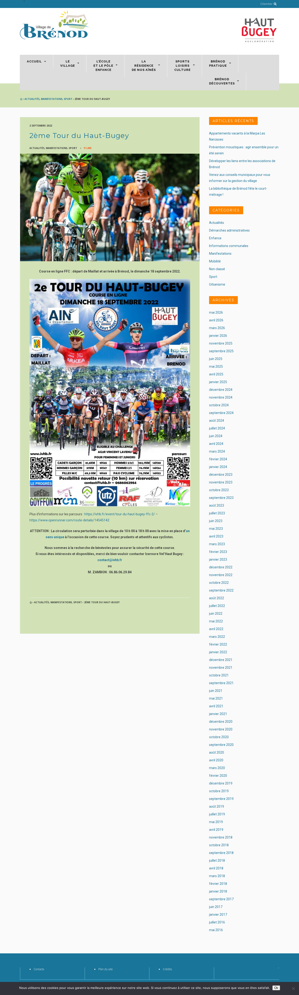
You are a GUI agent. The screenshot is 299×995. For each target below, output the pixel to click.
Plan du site (105, 969)
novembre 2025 (220, 343)
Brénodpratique (218, 63)
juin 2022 (215, 613)
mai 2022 (216, 621)
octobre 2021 (219, 675)
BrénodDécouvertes (222, 81)
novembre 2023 (220, 482)
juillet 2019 (217, 814)
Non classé (217, 269)
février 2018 (218, 884)
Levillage (67, 63)
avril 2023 (216, 536)
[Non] (293, 988)
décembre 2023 (220, 474)
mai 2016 (216, 930)
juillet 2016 (217, 922)
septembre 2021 (221, 683)
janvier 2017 (218, 914)
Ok (276, 988)
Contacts (39, 969)
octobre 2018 (219, 845)
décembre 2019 (220, 783)
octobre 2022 (219, 583)
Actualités (32, 99)
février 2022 (218, 644)
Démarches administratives (229, 230)
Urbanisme (217, 284)
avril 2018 (216, 868)
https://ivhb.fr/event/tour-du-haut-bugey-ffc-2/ (119, 514)
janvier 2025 (218, 382)
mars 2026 (217, 328)
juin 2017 (215, 907)
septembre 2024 (221, 413)
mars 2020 (217, 768)
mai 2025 (216, 366)
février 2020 (218, 775)
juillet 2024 (217, 428)
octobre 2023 (219, 490)
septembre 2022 (221, 590)
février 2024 (218, 459)
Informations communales (228, 246)
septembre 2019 (221, 799)
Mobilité (215, 261)
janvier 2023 (218, 559)
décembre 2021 (220, 660)
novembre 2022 (220, 575)
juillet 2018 (217, 860)
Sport (68, 99)
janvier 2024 (218, 467)
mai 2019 (216, 822)
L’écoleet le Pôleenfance (103, 66)
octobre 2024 (219, 405)
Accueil (34, 61)
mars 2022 (217, 637)
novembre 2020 (220, 729)
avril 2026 (216, 320)
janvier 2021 (218, 714)
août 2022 (216, 598)
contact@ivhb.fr (109, 560)
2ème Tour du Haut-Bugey (79, 135)
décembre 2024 (220, 390)
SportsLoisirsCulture (182, 66)
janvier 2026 (218, 336)
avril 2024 (216, 444)
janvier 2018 (218, 891)
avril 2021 (216, 706)
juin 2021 (215, 691)
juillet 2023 (217, 513)
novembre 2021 (220, 667)
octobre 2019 (219, 791)
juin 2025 (215, 359)
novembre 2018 (220, 837)
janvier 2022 (218, 652)
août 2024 (216, 420)
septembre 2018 (221, 853)
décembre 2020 (220, 721)
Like (89, 148)
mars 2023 (217, 544)
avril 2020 (216, 760)
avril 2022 (216, 629)
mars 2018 (217, 876)
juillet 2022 (217, 606)
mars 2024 (217, 451)
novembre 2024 (220, 397)
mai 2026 (216, 312)
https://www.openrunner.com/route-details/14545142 (69, 520)
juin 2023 (215, 521)
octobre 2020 (219, 737)
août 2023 (216, 505)
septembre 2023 (221, 498)
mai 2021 (216, 698)
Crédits (167, 969)
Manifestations (51, 99)
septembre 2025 (221, 351)
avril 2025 (216, 374)
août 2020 (216, 752)
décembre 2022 (220, 567)
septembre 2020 (221, 745)
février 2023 (218, 552)
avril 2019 (216, 830)
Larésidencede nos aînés (144, 66)
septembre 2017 (221, 899)
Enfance (215, 238)
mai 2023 (216, 528)
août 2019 (216, 806)
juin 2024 (215, 436)
